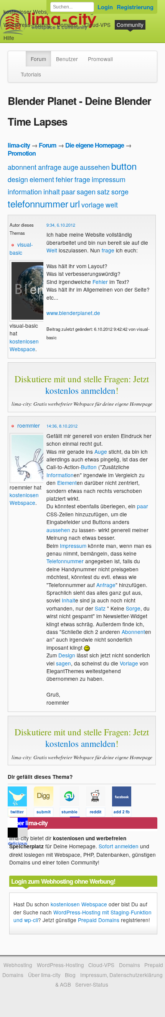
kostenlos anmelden (80, 390)
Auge (100, 451)
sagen (86, 191)
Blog (70, 975)
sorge (120, 191)
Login (105, 7)
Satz (100, 608)
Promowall (100, 59)
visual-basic (21, 248)
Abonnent (133, 631)
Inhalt (68, 600)
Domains (67, 24)
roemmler (28, 425)
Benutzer (67, 59)
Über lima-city (44, 975)
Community (130, 24)
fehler (64, 179)
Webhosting (17, 965)
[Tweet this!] (21, 813)
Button (89, 467)
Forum (38, 59)
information (25, 191)
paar (68, 191)
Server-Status (91, 984)
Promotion (22, 153)
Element (67, 482)
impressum (108, 179)
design (18, 179)
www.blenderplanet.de (73, 313)
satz (103, 191)
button (124, 166)
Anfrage (106, 585)
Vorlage (129, 663)
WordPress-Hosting (27, 24)
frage (82, 179)
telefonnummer (38, 203)
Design (66, 655)
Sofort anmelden (119, 846)
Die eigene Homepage (94, 145)
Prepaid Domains (98, 920)
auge (70, 167)
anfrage (49, 167)
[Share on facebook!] (124, 813)
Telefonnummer (65, 561)
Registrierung (135, 7)
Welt (51, 250)
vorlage (92, 204)
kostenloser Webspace (31, 11)
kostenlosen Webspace (24, 345)
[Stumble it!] (73, 813)
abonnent (22, 167)
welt (112, 204)
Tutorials (31, 74)
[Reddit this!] (99, 813)
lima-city (19, 145)
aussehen (95, 167)
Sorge (133, 608)
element (42, 179)
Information (60, 475)
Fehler (100, 281)
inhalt (51, 191)
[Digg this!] (47, 813)
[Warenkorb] (20, 34)
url (75, 203)
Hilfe (8, 37)
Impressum (73, 545)
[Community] (21, 55)
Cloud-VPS (97, 24)
